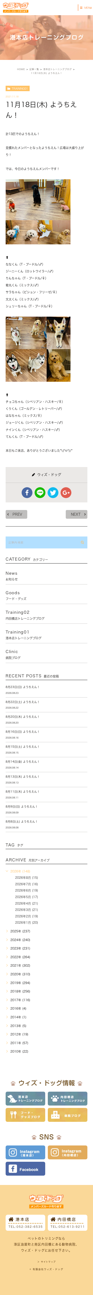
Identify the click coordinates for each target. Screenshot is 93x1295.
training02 (25, 615)
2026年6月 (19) (26, 890)
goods (16, 595)
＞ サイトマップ (46, 1262)
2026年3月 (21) (26, 909)
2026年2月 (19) (26, 916)
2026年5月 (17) (26, 896)
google (66, 492)
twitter (53, 492)
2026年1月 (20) (26, 922)
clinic (13, 654)
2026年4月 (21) (26, 903)
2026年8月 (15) (26, 877)
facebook (27, 492)
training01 (20, 88)
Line (40, 492)
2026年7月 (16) (26, 884)
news (12, 576)
